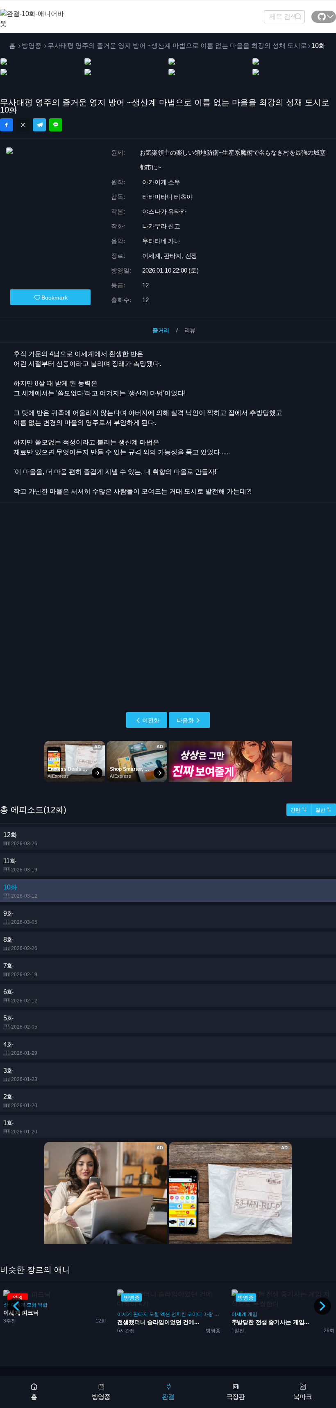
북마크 (302, 1396)
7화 (20, 969)
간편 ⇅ (298, 810)
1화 (20, 1127)
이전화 (150, 720)
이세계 (10, 1314)
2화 (20, 1100)
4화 (20, 1048)
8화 (20, 943)
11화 (20, 865)
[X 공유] (23, 124)
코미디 (80, 1314)
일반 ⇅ (323, 810)
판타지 (26, 1314)
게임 (138, 1314)
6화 (20, 996)
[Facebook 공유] (6, 124)
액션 (51, 1314)
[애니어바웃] (33, 13)
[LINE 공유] (55, 124)
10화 (20, 891)
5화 (20, 1022)
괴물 (105, 1314)
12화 (20, 838)
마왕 (94, 1314)
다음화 (185, 720)
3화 (20, 1074)
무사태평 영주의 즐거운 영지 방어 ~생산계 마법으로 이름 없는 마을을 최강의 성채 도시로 (177, 45)
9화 (20, 917)
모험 (40, 1314)
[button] (322, 1306)
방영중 (31, 45)
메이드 (270, 1314)
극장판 (235, 1396)
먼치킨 (64, 1314)
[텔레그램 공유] (39, 124)
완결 (168, 1396)
